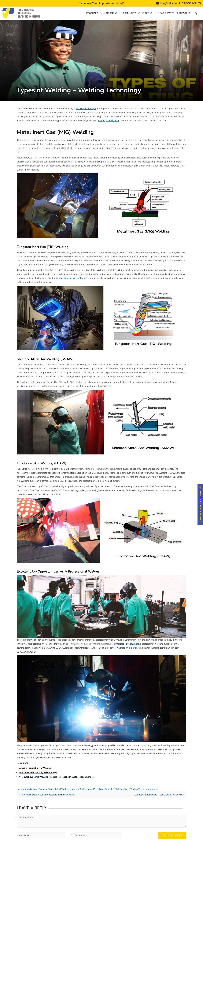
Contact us (184, 13)
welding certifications (108, 120)
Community (129, 13)
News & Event (166, 13)
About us (146, 13)
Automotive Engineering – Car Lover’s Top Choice (157, 794)
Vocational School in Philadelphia (110, 789)
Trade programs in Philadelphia (77, 789)
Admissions (110, 13)
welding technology (86, 108)
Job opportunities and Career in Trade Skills (38, 789)
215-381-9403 (191, 3)
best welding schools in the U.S (71, 278)
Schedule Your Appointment (101, 3)
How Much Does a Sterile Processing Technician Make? (48, 794)
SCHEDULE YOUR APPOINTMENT (200, 506)
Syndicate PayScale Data (126, 643)
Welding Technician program (143, 789)
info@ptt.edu (168, 3)
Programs (92, 13)
